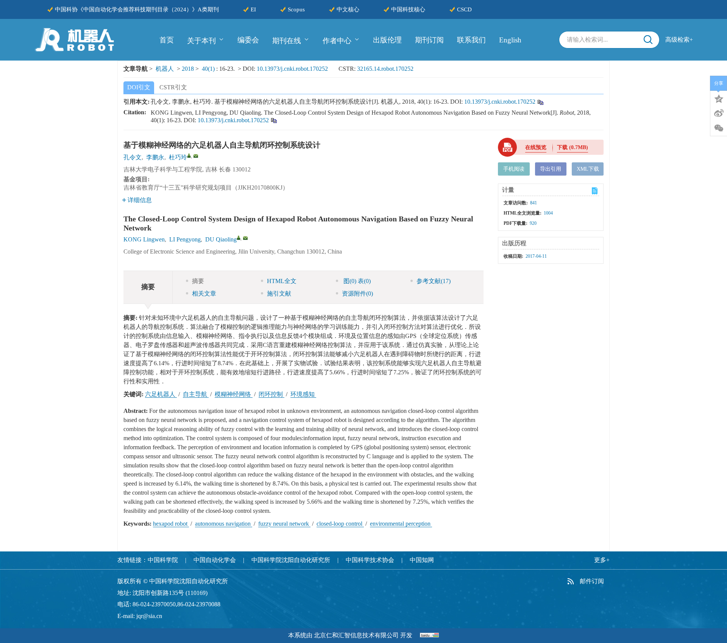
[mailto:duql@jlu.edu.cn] (195, 156)
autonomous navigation (223, 523)
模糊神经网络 (234, 394)
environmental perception (401, 523)
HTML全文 (281, 281)
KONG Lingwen (144, 239)
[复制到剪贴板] (540, 101)
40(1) (209, 68)
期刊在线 (286, 40)
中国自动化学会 (214, 560)
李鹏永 (155, 157)
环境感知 (303, 394)
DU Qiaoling (221, 239)
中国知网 (422, 560)
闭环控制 (271, 394)
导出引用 (550, 169)
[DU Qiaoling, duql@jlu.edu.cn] (238, 237)
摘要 (198, 281)
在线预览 (535, 147)
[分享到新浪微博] (718, 113)
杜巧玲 (178, 157)
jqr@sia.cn (149, 616)
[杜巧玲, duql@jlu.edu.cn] (189, 155)
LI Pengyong (185, 239)
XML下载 (588, 169)
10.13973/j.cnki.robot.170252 (292, 68)
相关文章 (204, 293)
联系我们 (471, 40)
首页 (166, 40)
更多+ (602, 560)
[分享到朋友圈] (718, 128)
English (510, 40)
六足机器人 (161, 394)
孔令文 (132, 157)
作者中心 (337, 40)
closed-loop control (340, 523)
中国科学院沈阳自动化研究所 (290, 560)
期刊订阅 (429, 40)
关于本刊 (201, 40)
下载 (572, 147)
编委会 (248, 40)
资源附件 (357, 293)
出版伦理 (387, 40)
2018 (188, 68)
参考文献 (434, 281)
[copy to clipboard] (273, 120)
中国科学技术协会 (370, 560)
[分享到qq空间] (718, 98)
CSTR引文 (173, 87)
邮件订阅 (592, 581)
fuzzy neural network (284, 523)
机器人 (165, 68)
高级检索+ (679, 39)
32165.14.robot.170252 (385, 68)
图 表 (356, 281)
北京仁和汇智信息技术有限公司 (356, 635)
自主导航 (196, 394)
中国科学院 (163, 560)
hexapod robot (171, 523)
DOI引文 (138, 87)
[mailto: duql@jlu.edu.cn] (245, 238)
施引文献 (279, 293)
